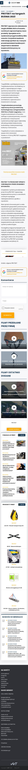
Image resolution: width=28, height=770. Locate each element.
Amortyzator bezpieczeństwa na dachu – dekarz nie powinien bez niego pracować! (8, 445)
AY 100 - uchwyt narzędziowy (14, 567)
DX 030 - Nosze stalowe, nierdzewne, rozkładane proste (14, 609)
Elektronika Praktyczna (7, 731)
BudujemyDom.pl (5, 697)
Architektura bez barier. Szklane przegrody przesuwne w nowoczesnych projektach (16, 647)
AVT (8, 768)
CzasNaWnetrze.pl (6, 707)
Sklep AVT (16, 768)
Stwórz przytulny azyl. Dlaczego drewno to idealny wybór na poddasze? (16, 631)
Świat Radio (4, 735)
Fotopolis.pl (4, 743)
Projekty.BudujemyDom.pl (7, 699)
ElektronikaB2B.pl (5, 728)
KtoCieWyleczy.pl (5, 750)
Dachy (3, 677)
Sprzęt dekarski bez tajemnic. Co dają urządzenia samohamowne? (8, 468)
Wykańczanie (4, 683)
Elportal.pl (3, 733)
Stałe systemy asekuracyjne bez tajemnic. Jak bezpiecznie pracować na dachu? (9, 480)
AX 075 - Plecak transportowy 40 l (14, 525)
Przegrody (3, 675)
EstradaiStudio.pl (5, 720)
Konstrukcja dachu (6, 6)
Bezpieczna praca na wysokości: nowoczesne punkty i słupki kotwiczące (9, 457)
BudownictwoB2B (12, 620)
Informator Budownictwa (7, 703)
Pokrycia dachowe (16, 6)
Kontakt (3, 687)
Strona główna (5, 673)
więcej (22, 435)
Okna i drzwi (4, 679)
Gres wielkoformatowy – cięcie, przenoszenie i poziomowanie (15, 623)
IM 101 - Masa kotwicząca (14, 546)
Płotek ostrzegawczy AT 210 (14, 588)
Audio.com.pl (4, 714)
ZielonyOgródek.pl (5, 705)
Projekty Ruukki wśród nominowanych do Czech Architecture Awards (15, 639)
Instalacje (3, 681)
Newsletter (4, 685)
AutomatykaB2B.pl (6, 729)
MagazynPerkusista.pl (7, 718)
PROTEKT (14, 423)
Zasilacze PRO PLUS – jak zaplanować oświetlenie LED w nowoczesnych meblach (16, 655)
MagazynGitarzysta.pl (7, 716)
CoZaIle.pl (3, 701)
